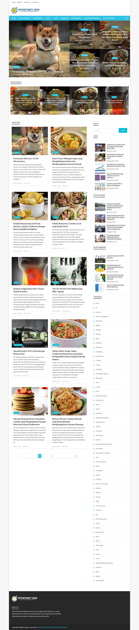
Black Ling (110, 43)
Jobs (48, 18)
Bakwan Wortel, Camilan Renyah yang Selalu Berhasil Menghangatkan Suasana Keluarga (67, 422)
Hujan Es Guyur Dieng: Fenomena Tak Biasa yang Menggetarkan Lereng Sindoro (115, 206)
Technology (99, 545)
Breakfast (99, 343)
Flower (98, 387)
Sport (97, 536)
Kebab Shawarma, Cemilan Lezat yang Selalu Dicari (115, 63)
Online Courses (109, 18)
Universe (98, 567)
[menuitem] (14, 18)
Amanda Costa (66, 381)
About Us (19, 2)
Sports (98, 541)
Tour (97, 550)
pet (97, 514)
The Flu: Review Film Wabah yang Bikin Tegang (67, 290)
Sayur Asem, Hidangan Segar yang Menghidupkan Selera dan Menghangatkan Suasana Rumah (115, 35)
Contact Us (27, 2)
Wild (97, 572)
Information (99, 435)
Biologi (98, 334)
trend (97, 558)
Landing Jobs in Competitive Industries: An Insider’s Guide (116, 165)
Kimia (97, 466)
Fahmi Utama (66, 311)
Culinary (98, 360)
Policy (98, 523)
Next (76, 456)
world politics (100, 580)
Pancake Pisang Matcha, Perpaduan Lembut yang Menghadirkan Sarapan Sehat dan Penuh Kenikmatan (29, 422)
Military (98, 492)
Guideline (64, 18)
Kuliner (115, 27)
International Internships (103, 444)
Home (13, 2)
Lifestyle (98, 479)
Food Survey (100, 400)
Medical (98, 488)
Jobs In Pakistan (101, 462)
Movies (56, 282)
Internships (37, 18)
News (97, 501)
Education (99, 369)
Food (115, 58)
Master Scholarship (102, 484)
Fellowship (99, 378)
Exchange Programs (92, 18)
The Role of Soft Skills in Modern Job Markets (114, 184)
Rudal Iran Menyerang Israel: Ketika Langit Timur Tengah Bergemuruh (116, 217)
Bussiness (99, 347)
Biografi (98, 330)
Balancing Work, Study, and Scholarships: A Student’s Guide (115, 156)
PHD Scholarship (101, 519)
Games (98, 409)
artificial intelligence (102, 316)
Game (97, 404)
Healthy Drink (100, 422)
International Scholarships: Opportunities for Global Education (115, 276)
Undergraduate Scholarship (104, 563)
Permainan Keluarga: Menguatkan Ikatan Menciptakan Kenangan (114, 237)
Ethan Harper (16, 74)
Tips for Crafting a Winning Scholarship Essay (115, 286)
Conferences (76, 18)
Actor (97, 303)
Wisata (98, 576)
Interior (98, 440)
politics (98, 528)
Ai (96, 308)
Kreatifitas (99, 470)
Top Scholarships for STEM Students (115, 256)
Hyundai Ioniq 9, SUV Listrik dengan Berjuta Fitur (29, 352)
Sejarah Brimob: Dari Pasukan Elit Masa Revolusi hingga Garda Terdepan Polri (116, 227)
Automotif (18, 345)
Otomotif (99, 510)
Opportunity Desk (43, 627)
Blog (55, 18)
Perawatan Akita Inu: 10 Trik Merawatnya (37, 71)
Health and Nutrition (102, 418)
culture (98, 365)
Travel (98, 554)
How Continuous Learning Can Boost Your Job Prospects (115, 175)
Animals (16, 67)
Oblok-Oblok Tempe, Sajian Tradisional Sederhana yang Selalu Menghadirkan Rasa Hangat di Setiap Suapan (68, 355)
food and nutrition (101, 396)
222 (51, 456)
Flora (97, 382)
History (98, 426)
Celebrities (99, 352)
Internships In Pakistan (103, 453)
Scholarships (24, 18)
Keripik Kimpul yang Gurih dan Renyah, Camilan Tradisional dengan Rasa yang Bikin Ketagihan (84, 64)
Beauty (98, 325)
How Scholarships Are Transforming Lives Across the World (115, 267)
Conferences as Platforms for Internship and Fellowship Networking (116, 146)
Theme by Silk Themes (59, 627)
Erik (110, 69)
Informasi (99, 431)
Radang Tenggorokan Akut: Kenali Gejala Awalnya (28, 290)
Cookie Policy (35, 2)
